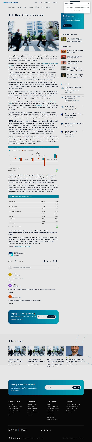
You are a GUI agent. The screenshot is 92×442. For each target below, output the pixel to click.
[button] (46, 221)
